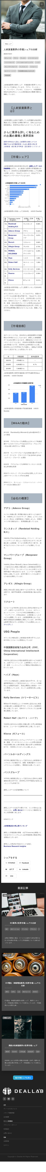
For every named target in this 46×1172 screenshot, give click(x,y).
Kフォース (8, 58)
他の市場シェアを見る (23, 1078)
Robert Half (13, 262)
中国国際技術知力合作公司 (26, 71)
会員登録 (6, 1141)
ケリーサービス (33, 58)
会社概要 (6, 1117)
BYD (7, 992)
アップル (24, 929)
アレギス (23, 58)
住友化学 (30, 1051)
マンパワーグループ (11, 67)
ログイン (6, 1145)
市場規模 (7, 75)
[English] (4, 7)
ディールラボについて (10, 1109)
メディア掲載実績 (9, 1113)
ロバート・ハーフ (10, 71)
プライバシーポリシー (10, 1125)
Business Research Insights (15, 846)
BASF (7, 1051)
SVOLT (35, 992)
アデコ (16, 58)
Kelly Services (14, 269)
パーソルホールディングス (25, 62)
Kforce (11, 280)
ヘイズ (38, 62)
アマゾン (33, 929)
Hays (10, 258)
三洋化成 (22, 1051)
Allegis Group (13, 246)
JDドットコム (15, 929)
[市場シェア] (23, 916)
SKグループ (26, 992)
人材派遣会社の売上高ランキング (15, 826)
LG (19, 992)
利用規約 (6, 1129)
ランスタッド (23, 67)
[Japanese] (7, 7)
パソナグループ (9, 62)
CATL (13, 992)
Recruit (11, 242)
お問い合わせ (18, 810)
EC (7, 929)
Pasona (11, 273)
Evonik (14, 1051)
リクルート (33, 67)
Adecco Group (14, 231)
